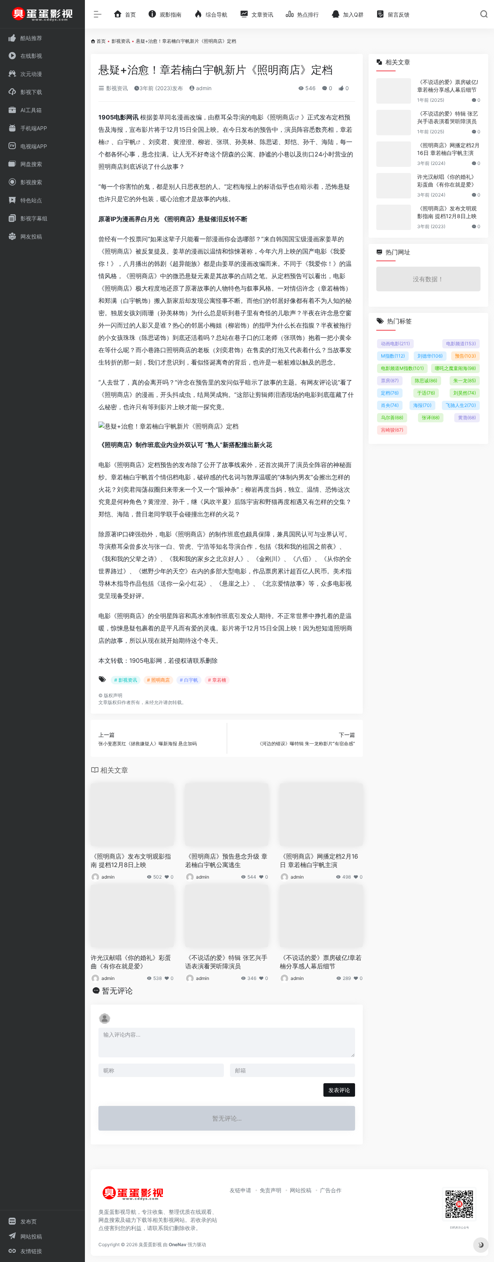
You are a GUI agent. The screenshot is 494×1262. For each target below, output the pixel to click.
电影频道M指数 (402, 368)
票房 (390, 380)
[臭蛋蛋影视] (133, 1196)
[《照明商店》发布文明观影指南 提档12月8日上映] (393, 217)
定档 (390, 393)
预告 (465, 356)
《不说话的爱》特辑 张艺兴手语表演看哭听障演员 (226, 962)
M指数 (393, 356)
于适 (426, 393)
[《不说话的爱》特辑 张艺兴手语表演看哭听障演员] (393, 122)
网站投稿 (300, 1190)
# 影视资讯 (125, 680)
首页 (101, 41)
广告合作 (331, 1190)
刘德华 (430, 356)
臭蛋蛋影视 (150, 1244)
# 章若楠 (217, 680)
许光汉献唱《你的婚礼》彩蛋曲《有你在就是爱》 (131, 962)
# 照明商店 (158, 680)
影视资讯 (121, 41)
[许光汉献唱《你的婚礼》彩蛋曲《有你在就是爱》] (393, 185)
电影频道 (461, 343)
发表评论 (339, 1090)
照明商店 (282, 117)
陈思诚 (426, 380)
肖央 (390, 405)
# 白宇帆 (189, 680)
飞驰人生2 (461, 405)
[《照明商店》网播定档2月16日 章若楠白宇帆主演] (393, 154)
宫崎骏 (392, 430)
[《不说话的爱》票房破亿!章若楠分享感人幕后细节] (393, 91)
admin (203, 88)
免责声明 (270, 1190)
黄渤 (467, 417)
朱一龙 (464, 380)
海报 (422, 405)
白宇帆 (126, 142)
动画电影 (395, 343)
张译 (431, 417)
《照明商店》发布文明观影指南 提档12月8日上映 (131, 860)
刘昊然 (464, 393)
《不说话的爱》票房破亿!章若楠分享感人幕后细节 (321, 962)
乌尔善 (392, 417)
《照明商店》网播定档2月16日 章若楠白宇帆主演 (319, 860)
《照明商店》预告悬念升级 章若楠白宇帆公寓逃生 (226, 860)
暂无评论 (117, 990)
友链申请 (240, 1190)
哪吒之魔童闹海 (455, 368)
